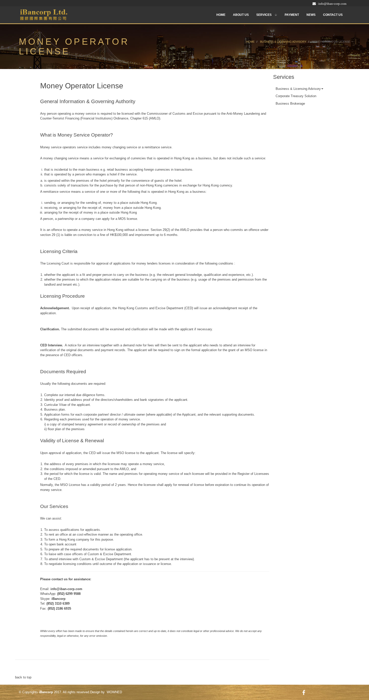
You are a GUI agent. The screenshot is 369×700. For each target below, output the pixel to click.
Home (220, 15)
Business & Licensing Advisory (298, 89)
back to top (23, 677)
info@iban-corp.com (332, 3)
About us (241, 15)
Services (264, 15)
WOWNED (114, 692)
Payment (292, 15)
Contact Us (333, 15)
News (311, 15)
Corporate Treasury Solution (296, 96)
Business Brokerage (290, 103)
